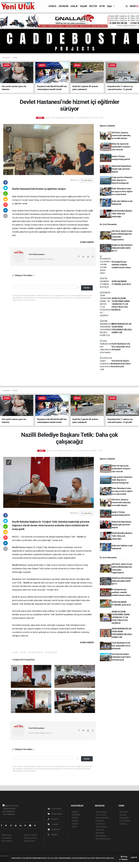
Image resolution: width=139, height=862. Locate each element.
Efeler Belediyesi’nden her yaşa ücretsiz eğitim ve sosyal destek (122, 191)
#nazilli (23, 652)
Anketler (123, 815)
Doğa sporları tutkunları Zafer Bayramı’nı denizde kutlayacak (122, 180)
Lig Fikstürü (100, 824)
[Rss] (26, 825)
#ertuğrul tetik (51, 652)
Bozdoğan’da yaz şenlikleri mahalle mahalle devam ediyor (121, 265)
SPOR (102, 6)
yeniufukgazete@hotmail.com (41, 259)
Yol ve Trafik (101, 815)
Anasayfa (6, 58)
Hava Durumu (101, 812)
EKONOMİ (63, 6)
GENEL (15, 58)
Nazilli (80, 537)
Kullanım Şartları (30, 835)
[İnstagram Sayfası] (12, 825)
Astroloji (122, 824)
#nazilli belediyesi (35, 652)
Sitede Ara (123, 812)
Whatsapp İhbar (30, 838)
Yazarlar (55, 819)
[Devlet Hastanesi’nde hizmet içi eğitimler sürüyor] (48, 149)
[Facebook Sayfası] (2, 825)
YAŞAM (83, 6)
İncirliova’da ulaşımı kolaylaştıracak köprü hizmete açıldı (121, 364)
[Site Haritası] (31, 825)
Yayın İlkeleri (6, 838)
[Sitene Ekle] (36, 825)
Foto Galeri (56, 809)
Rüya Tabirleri (125, 821)
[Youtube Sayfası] (17, 825)
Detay (124, 857)
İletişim (54, 834)
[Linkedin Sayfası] (21, 825)
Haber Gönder (29, 841)
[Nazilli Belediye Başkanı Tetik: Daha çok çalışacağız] (48, 482)
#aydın (15, 652)
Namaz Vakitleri (102, 818)
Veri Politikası (6, 841)
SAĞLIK (74, 6)
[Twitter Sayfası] (7, 825)
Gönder (87, 288)
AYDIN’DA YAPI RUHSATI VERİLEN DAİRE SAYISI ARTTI (122, 248)
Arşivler (54, 824)
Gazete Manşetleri (103, 839)
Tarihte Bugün (102, 827)
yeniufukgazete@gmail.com (40, 733)
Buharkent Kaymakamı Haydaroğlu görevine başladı (121, 169)
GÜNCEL (52, 6)
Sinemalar (100, 830)
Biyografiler (124, 818)
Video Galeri (56, 814)
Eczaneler (100, 821)
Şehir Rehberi (101, 836)
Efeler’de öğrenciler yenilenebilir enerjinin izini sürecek (121, 147)
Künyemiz (55, 829)
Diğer (110, 6)
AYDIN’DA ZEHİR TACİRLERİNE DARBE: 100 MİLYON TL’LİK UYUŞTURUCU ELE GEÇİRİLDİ (121, 304)
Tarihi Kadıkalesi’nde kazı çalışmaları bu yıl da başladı (121, 347)
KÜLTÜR (93, 6)
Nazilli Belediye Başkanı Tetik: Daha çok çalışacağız (122, 214)
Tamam (124, 859)
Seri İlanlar (100, 833)
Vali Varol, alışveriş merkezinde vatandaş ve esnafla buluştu (121, 135)
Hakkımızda (6, 835)
